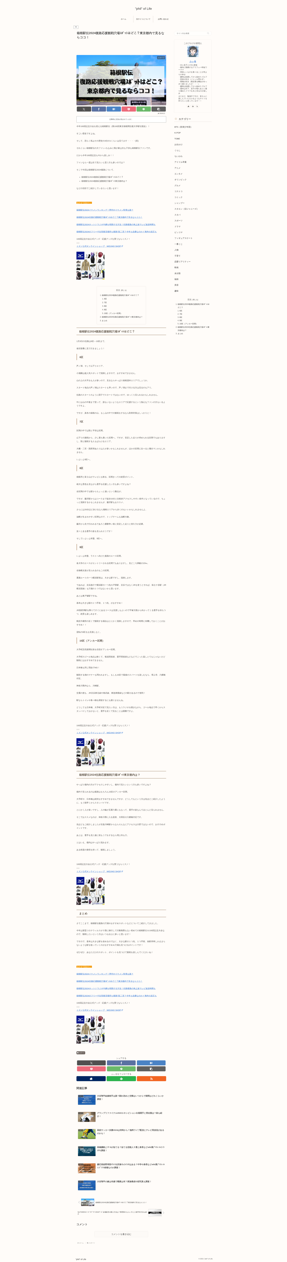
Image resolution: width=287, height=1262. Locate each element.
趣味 (176, 291)
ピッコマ (178, 232)
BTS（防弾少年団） (183, 127)
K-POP (177, 133)
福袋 (176, 279)
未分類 (177, 273)
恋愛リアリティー (182, 261)
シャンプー (179, 203)
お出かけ (178, 144)
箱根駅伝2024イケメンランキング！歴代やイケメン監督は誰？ (104, 210)
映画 (176, 267)
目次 (118, 290)
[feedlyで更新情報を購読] (121, 1078)
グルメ (177, 185)
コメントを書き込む (121, 1234)
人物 (176, 250)
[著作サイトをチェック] (91, 1078)
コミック (178, 197)
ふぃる (192, 61)
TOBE (177, 138)
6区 (105, 299)
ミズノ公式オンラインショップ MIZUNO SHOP (98, 246)
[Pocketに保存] (129, 109)
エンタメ (178, 174)
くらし (177, 150)
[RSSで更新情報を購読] (151, 1078)
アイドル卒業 (180, 162)
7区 (105, 302)
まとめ (104, 321)
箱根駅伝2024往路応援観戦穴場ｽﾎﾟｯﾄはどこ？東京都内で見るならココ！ (109, 217)
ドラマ (177, 226)
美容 (176, 285)
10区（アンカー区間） (113, 313)
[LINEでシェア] (144, 109)
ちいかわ (178, 156)
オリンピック (180, 179)
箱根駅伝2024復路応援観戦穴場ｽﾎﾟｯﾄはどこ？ (120, 295)
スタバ (177, 215)
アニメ (177, 168)
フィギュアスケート (183, 238)
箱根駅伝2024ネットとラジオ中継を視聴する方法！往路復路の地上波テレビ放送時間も (116, 224)
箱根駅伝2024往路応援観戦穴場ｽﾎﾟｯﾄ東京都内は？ (122, 317)
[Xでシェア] (84, 109)
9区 (105, 310)
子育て (177, 256)
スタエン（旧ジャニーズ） (186, 209)
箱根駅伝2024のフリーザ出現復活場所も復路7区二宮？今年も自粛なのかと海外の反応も (116, 232)
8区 (105, 306)
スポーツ (81, 1053)
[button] (158, 109)
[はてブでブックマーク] (114, 109)
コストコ (178, 191)
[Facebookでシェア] (99, 109)
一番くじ (178, 244)
